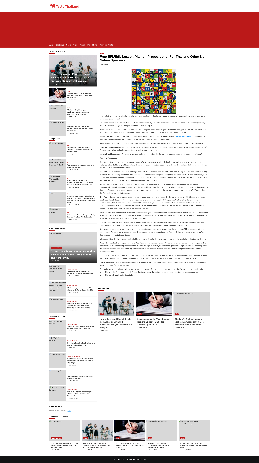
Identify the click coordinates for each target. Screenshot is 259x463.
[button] (208, 45)
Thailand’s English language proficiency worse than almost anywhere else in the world (189, 322)
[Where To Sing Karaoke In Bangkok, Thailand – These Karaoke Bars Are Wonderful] (57, 393)
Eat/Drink (60, 45)
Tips (68, 356)
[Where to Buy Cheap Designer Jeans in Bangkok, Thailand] (57, 377)
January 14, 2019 (73, 169)
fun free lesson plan (183, 136)
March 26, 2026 (143, 327)
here (69, 411)
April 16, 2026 (104, 330)
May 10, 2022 (72, 347)
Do (88, 45)
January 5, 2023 (73, 310)
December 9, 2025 (73, 133)
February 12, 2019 (73, 398)
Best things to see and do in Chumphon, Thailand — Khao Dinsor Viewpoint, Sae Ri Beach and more (80, 183)
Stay (75, 45)
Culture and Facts (56, 248)
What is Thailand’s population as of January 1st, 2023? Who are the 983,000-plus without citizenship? (79, 306)
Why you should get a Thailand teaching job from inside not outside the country (80, 129)
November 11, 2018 (74, 204)
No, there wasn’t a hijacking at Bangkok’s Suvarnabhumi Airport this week (193, 445)
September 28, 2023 (74, 292)
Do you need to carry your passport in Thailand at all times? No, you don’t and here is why (73, 254)
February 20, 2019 (73, 380)
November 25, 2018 (74, 187)
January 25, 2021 (73, 154)
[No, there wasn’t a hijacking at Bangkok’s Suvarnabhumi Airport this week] (194, 430)
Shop (68, 45)
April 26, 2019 (72, 365)
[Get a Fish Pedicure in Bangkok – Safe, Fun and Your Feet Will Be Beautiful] (57, 215)
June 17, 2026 (55, 260)
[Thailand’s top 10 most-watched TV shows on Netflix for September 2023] (57, 289)
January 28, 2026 (186, 449)
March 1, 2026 (180, 327)
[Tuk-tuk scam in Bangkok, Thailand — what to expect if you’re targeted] (57, 327)
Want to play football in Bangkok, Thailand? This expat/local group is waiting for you (79, 149)
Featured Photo (106, 45)
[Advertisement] (129, 27)
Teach (82, 45)
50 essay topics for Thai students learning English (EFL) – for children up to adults (153, 322)
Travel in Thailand (72, 324)
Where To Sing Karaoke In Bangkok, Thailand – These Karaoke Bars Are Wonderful (80, 394)
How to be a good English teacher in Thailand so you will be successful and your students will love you (72, 77)
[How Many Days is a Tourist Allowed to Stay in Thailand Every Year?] (57, 344)
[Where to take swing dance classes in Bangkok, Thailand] (57, 166)
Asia (51, 45)
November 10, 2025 (74, 275)
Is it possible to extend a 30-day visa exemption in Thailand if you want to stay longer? (80, 361)
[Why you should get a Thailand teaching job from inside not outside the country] (57, 128)
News (94, 45)
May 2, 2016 (104, 64)
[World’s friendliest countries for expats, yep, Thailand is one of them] (57, 272)
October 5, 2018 (73, 219)
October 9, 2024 (73, 330)
